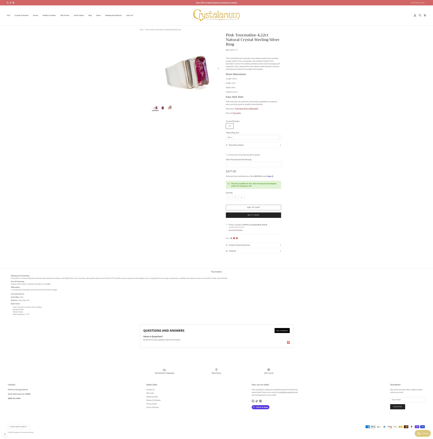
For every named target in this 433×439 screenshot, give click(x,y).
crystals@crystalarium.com (288, 392)
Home (141, 30)
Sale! (8, 15)
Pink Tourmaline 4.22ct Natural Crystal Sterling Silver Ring (163, 30)
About (98, 15)
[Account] (414, 15)
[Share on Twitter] (231, 238)
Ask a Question (282, 330)
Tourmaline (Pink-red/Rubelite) (246, 109)
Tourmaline (237, 113)
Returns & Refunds (153, 400)
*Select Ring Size (232, 133)
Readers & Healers (49, 15)
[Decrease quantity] (228, 197)
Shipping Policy (152, 397)
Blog (90, 15)
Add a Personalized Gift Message (238, 159)
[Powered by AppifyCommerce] (288, 342)
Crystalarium (17, 432)
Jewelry (35, 15)
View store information (236, 230)
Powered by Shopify (27, 432)
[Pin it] (237, 238)
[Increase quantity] (241, 197)
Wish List (129, 15)
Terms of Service (152, 407)
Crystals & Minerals (21, 15)
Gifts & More (64, 15)
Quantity (229, 193)
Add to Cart (253, 207)
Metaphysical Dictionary (113, 15)
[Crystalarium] (216, 15)
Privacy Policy (151, 404)
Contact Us (150, 389)
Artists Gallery (79, 15)
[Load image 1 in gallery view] (186, 67)
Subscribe (397, 407)
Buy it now (253, 215)
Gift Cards (150, 393)
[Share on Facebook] (234, 238)
